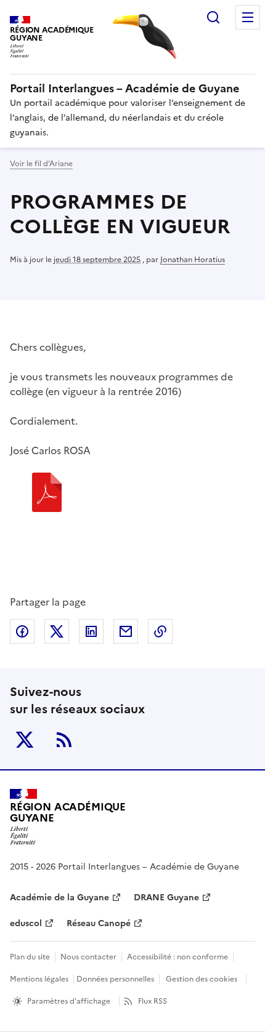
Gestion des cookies (201, 979)
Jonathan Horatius (192, 259)
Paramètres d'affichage (68, 1001)
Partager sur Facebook (22, 631)
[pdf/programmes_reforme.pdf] (47, 494)
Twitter (24, 739)
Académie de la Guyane (59, 897)
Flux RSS (152, 1001)
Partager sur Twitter (56, 631)
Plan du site (30, 956)
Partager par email (125, 631)
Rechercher (213, 17)
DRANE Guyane (166, 897)
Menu (247, 17)
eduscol (26, 923)
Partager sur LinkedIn (91, 631)
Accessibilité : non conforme (177, 956)
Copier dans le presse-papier (160, 631)
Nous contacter (88, 956)
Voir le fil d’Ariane (41, 163)
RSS (64, 739)
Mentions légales (39, 979)
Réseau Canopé (99, 923)
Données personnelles (115, 979)
